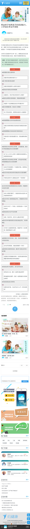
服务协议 (17, 520)
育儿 (9, 440)
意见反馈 (28, 515)
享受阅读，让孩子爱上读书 (8, 355)
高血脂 (17, 443)
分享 (10, 304)
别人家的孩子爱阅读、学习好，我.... (10, 333)
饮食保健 (5, 443)
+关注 (25, 454)
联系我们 (21, 520)
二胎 (14, 440)
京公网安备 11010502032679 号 (18, 523)
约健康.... (8, 335)
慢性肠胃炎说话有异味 (7, 507)
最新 (22, 365)
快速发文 (26, 2)
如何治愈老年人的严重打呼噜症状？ (10, 490)
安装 (27, 526)
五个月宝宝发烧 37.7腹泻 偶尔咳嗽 (10, 505)
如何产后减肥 (5, 486)
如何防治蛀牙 (5, 493)
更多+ (27, 435)
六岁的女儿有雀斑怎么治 (7, 509)
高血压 (11, 443)
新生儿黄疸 (4, 488)
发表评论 (25, 381)
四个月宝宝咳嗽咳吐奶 (7, 500)
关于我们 (9, 520)
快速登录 (28, 519)
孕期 (19, 440)
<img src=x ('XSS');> (6, 483)
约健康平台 (9, 33)
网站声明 (13, 520)
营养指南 (25, 440)
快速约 (26, 4)
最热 (27, 365)
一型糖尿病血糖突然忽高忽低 (8, 503)
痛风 (4, 440)
